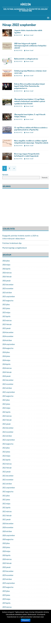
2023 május (6, 408)
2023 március (7, 416)
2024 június (6, 356)
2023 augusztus (7, 396)
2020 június (6, 547)
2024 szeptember (8, 344)
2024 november (7, 336)
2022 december (8, 428)
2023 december (8, 380)
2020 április (6, 555)
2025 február (7, 324)
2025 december (8, 285)
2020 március (7, 559)
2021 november (7, 480)
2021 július (6, 496)
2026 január (6, 281)
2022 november (7, 432)
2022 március (7, 464)
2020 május (6, 551)
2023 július (6, 400)
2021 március (7, 511)
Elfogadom (25, 620)
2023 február (7, 420)
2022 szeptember (8, 440)
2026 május (6, 265)
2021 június (6, 500)
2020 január (6, 567)
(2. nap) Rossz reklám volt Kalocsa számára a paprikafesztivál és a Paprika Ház (30, 129)
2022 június (6, 452)
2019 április (6, 603)
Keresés (5, 175)
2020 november (7, 527)
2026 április (6, 269)
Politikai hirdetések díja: (12, 243)
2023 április (6, 412)
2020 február (7, 563)
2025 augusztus (7, 301)
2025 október (7, 293)
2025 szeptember (8, 296)
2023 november (7, 384)
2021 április (6, 508)
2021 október (7, 484)
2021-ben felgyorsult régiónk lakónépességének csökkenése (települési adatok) (30, 45)
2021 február (7, 516)
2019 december (8, 571)
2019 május (6, 599)
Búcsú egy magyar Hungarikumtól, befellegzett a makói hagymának (27, 155)
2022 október (7, 436)
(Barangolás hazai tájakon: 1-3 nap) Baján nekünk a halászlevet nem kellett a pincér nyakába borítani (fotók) (29, 101)
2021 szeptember (8, 488)
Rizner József (29, 35)
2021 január (6, 519)
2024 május (6, 360)
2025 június (6, 308)
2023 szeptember (8, 392)
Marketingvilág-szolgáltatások (14, 248)
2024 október (7, 340)
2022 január (6, 472)
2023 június (6, 404)
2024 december (8, 332)
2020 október (7, 531)
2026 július (6, 261)
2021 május (6, 504)
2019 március (7, 607)
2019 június (6, 595)
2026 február (7, 277)
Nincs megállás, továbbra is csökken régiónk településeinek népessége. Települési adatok (31, 142)
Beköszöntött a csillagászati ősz (26, 59)
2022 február (7, 468)
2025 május (6, 312)
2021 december (8, 476)
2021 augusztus (7, 492)
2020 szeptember (8, 535)
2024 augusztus (7, 348)
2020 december (8, 524)
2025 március (7, 320)
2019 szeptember (8, 583)
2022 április (6, 460)
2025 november (7, 289)
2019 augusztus (7, 587)
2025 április (6, 316)
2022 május (6, 456)
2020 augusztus (7, 539)
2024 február (7, 372)
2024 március (7, 368)
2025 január (6, 328)
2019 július (6, 591)
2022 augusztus (7, 444)
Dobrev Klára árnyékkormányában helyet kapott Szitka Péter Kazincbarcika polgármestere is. (29, 86)
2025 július (6, 304)
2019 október (7, 579)
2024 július (6, 352)
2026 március (7, 273)
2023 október (7, 388)
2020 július (6, 543)
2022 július (6, 448)
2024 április (6, 364)
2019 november (7, 575)
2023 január (6, 424)
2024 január (6, 376)
